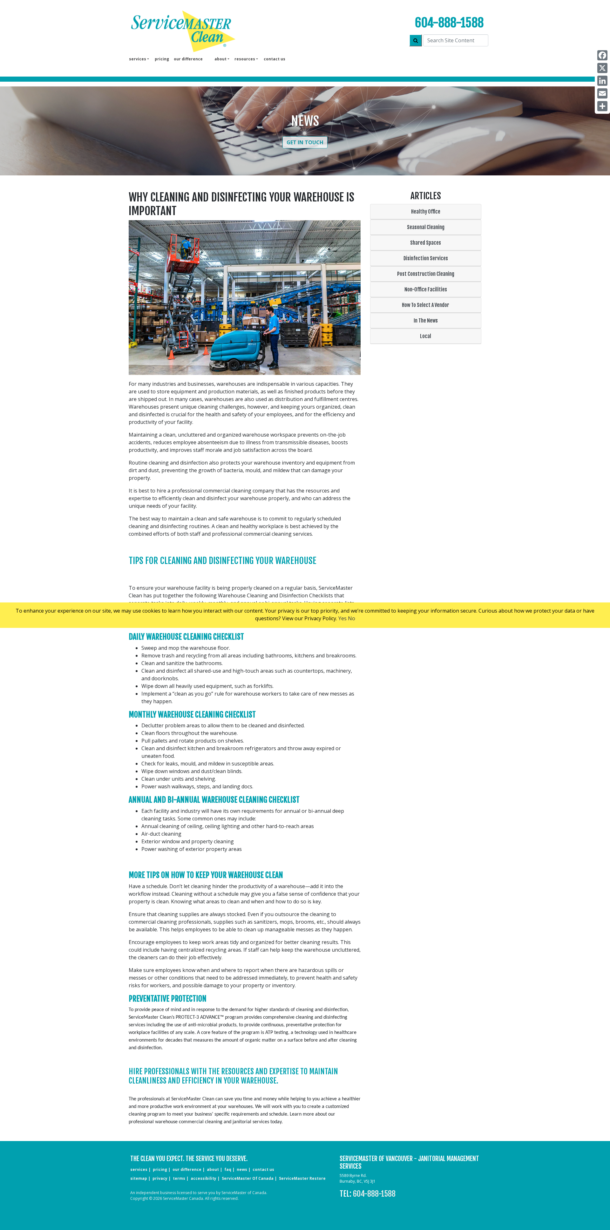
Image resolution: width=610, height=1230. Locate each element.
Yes (342, 618)
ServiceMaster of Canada (248, 1178)
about (213, 1169)
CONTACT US (263, 1169)
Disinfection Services (425, 258)
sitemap (138, 1178)
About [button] (220, 59)
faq (227, 1169)
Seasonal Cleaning (425, 227)
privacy (159, 1178)
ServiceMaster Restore (302, 1178)
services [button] (137, 59)
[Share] (602, 106)
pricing (162, 59)
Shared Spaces (425, 243)
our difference (188, 59)
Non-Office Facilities (425, 289)
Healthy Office (425, 211)
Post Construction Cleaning (425, 274)
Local (425, 336)
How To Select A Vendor (425, 305)
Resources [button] (244, 59)
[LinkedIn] (602, 80)
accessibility (203, 1178)
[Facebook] (602, 55)
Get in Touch (305, 142)
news (242, 1169)
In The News (426, 320)
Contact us (274, 59)
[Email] (602, 93)
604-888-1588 (449, 22)
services (138, 1169)
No (351, 618)
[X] (602, 68)
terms (179, 1178)
